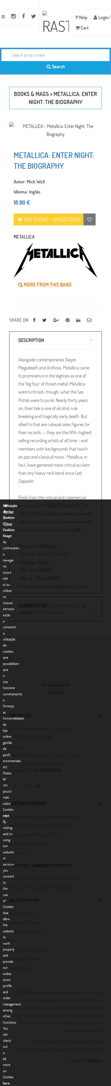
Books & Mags (31, 94)
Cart (84, 27)
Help (82, 17)
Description (31, 340)
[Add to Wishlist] (89, 219)
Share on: (19, 320)
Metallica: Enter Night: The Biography (63, 98)
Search (58, 66)
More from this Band (47, 284)
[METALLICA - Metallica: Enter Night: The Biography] (55, 130)
